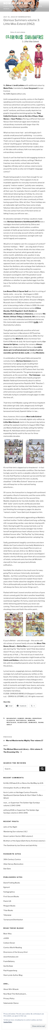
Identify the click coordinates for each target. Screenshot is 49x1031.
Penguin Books (9, 906)
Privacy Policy (8, 998)
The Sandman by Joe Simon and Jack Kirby (20, 845)
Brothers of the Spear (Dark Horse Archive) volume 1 (24, 841)
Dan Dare (7, 869)
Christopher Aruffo (11, 788)
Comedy (20, 718)
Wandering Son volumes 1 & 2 (15, 832)
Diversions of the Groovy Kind (15, 952)
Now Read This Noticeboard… (15, 994)
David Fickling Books (11, 883)
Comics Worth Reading (12, 948)
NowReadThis (24, 17)
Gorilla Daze (8, 966)
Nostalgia (11, 722)
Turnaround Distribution (13, 920)
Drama (28, 718)
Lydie (36, 322)
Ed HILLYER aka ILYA (11, 783)
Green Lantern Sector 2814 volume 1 (18, 836)
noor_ (5, 803)
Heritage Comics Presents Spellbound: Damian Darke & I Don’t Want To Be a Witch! (23, 795)
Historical (21, 720)
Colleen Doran (9, 943)
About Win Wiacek (10, 989)
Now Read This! (16, 3)
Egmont (6, 887)
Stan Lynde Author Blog (12, 975)
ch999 (6, 938)
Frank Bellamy (9, 961)
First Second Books (11, 897)
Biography (11, 718)
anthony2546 (8, 810)
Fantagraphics (9, 892)
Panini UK (7, 901)
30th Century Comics (12, 859)
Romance (33, 722)
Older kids (22, 722)
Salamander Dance (11, 1003)
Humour (31, 720)
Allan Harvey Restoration (13, 864)
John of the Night (10, 827)
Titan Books (8, 910)
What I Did (26, 788)
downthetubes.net (10, 957)
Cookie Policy (8, 1022)
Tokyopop (7, 915)
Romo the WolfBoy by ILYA (32, 783)
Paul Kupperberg (10, 971)
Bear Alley (7, 934)
